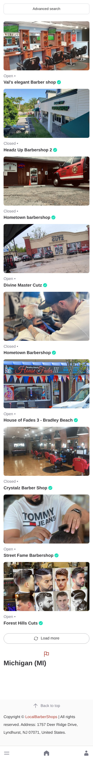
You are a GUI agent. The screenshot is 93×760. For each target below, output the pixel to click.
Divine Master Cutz (23, 285)
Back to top (50, 706)
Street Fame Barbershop (28, 555)
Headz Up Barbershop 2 (28, 150)
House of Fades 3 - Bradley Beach (38, 420)
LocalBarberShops (41, 717)
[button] (7, 753)
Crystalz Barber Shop (25, 488)
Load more (50, 638)
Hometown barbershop (27, 217)
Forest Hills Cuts (21, 623)
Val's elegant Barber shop (30, 82)
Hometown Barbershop (27, 352)
